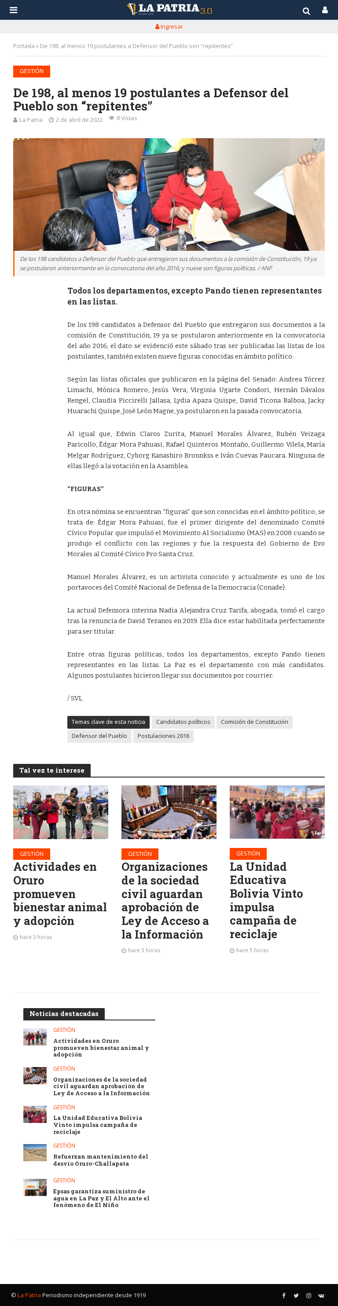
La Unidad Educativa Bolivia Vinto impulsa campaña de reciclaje (266, 900)
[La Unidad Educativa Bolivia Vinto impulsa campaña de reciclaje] (277, 812)
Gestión (32, 71)
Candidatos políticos (183, 722)
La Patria (31, 120)
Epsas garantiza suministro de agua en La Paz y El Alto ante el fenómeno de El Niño (101, 1198)
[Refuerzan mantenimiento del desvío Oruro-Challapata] (35, 1152)
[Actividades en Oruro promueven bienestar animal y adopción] (60, 812)
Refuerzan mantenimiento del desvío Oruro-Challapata (100, 1160)
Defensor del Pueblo (99, 736)
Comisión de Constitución (254, 722)
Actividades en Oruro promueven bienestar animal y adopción (60, 894)
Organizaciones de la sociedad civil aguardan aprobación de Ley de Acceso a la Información (165, 900)
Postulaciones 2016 (163, 736)
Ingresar (171, 26)
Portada (24, 46)
